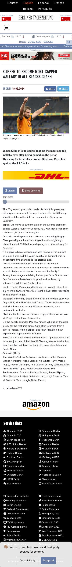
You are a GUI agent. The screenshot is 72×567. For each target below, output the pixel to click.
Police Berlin (48, 505)
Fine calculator (50, 466)
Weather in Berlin (51, 500)
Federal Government (17, 509)
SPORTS (7, 88)
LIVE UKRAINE (49, 539)
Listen (11, 190)
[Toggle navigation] (7, 27)
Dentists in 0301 (50, 522)
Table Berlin (13, 535)
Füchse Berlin (14, 453)
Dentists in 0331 (50, 526)
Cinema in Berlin (50, 431)
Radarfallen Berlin (51, 483)
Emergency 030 (50, 513)
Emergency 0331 (50, 518)
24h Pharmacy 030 (51, 531)
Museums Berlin (50, 439)
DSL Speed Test (15, 513)
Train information (15, 466)
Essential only (27, 560)
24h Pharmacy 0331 (52, 535)
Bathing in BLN (50, 453)
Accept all (48, 560)
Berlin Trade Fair (15, 439)
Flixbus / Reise (49, 461)
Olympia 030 (13, 435)
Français (59, 3)
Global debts (13, 518)
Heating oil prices (16, 500)
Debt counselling (51, 496)
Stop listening (32, 190)
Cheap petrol (48, 479)
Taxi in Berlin (13, 483)
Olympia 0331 (14, 431)
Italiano (28, 9)
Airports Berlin (15, 475)
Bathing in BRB (50, 457)
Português (45, 9)
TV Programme (15, 522)
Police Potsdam (50, 509)
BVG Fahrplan (14, 461)
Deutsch (12, 3)
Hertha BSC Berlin (16, 448)
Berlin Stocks (13, 505)
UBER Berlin (13, 479)
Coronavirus (13, 531)
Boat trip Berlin (14, 470)
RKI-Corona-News (16, 526)
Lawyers (46, 470)
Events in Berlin (50, 444)
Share (51, 88)
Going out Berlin (50, 435)
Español (43, 3)
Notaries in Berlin (51, 475)
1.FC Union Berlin (16, 444)
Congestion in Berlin (17, 496)
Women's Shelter (16, 539)
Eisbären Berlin (14, 457)
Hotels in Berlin (50, 448)
